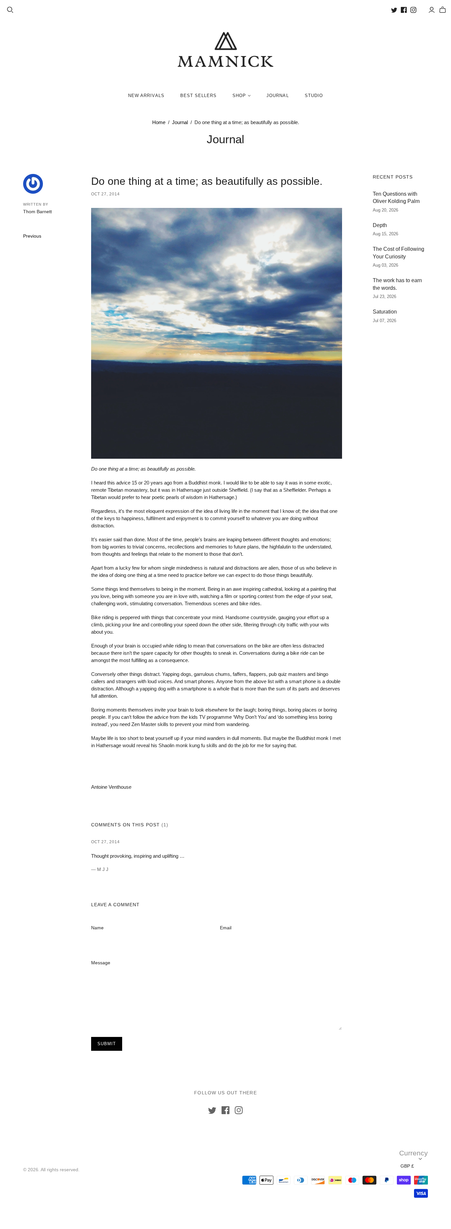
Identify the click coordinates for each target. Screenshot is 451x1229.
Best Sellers (198, 95)
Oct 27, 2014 (105, 194)
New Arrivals (146, 95)
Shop (239, 95)
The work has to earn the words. (397, 284)
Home (158, 122)
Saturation (385, 312)
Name (97, 927)
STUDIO (314, 95)
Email (225, 927)
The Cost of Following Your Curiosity (398, 252)
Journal (277, 95)
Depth (380, 225)
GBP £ (407, 1166)
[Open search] (10, 10)
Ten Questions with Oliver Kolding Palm (396, 197)
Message (100, 962)
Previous (32, 236)
